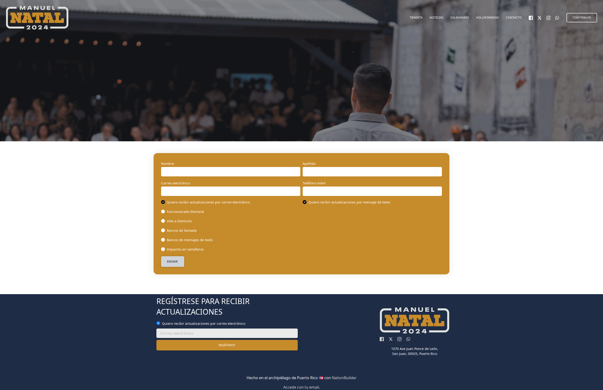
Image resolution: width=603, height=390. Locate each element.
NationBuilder (344, 377)
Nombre (167, 163)
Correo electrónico (175, 183)
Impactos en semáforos (185, 249)
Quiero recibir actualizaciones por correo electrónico (208, 202)
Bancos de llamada (182, 230)
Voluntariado (487, 17)
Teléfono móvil (314, 183)
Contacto (514, 17)
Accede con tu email (301, 387)
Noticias (436, 17)
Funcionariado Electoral (185, 211)
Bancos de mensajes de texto (190, 240)
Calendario (459, 17)
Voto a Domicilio (179, 221)
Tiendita (416, 17)
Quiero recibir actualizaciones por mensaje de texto (349, 202)
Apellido (309, 163)
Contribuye (582, 17)
